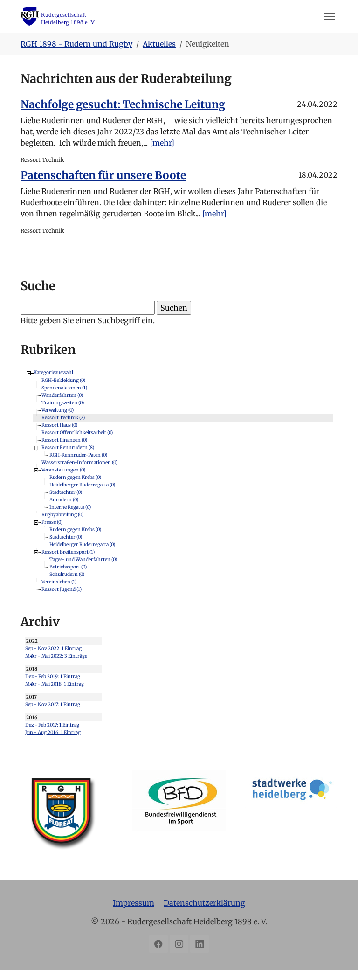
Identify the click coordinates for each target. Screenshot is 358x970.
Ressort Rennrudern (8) (67, 447)
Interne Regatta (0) (70, 507)
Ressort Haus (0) (59, 425)
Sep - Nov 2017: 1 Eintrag (52, 704)
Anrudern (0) (63, 499)
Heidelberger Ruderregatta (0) (82, 484)
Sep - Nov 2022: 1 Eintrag (53, 648)
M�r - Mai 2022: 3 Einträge (56, 656)
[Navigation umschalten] (329, 16)
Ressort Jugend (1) (61, 589)
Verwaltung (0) (57, 410)
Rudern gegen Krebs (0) (75, 477)
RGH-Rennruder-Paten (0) (78, 454)
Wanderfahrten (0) (62, 395)
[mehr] (162, 142)
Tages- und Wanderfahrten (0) (83, 559)
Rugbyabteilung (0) (62, 514)
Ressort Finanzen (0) (64, 439)
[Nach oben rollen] (337, 949)
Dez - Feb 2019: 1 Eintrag (52, 676)
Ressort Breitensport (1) (68, 551)
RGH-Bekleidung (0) (63, 380)
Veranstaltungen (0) (63, 469)
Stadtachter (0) (65, 492)
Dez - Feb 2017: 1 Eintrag (52, 725)
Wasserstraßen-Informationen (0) (79, 462)
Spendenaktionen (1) (64, 387)
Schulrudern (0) (66, 574)
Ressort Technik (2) (63, 417)
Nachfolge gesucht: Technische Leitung (123, 104)
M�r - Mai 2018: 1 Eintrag (54, 684)
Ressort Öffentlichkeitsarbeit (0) (77, 432)
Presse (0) (51, 522)
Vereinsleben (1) (58, 581)
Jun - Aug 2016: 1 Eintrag (53, 732)
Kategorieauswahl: (54, 372)
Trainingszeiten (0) (62, 402)
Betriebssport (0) (68, 566)
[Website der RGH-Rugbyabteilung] (67, 816)
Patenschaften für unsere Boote (103, 175)
